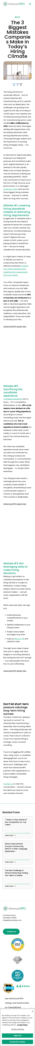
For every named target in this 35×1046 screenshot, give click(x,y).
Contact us (8, 784)
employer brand (10, 189)
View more (9, 835)
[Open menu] (30, 4)
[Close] (33, 1011)
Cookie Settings (17, 1029)
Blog (17, 17)
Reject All (17, 1035)
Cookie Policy (22, 1025)
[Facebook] (17, 85)
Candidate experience (13, 399)
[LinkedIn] (14, 85)
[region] (17, 1027)
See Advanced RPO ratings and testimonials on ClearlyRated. (17, 1003)
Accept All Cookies (17, 1042)
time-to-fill (19, 639)
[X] (20, 85)
